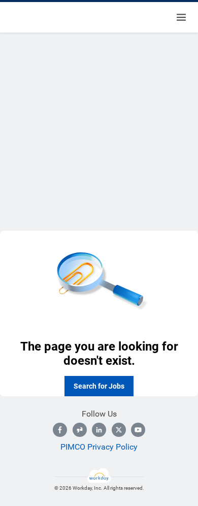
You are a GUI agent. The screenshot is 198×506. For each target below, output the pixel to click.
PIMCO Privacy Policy (99, 447)
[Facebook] (60, 430)
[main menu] (181, 17)
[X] (119, 430)
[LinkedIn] (99, 430)
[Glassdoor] (80, 430)
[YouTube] (138, 430)
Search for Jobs (99, 386)
